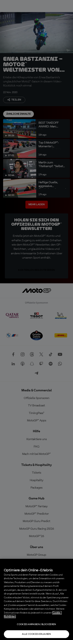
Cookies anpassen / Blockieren (36, 624)
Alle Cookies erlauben (36, 634)
